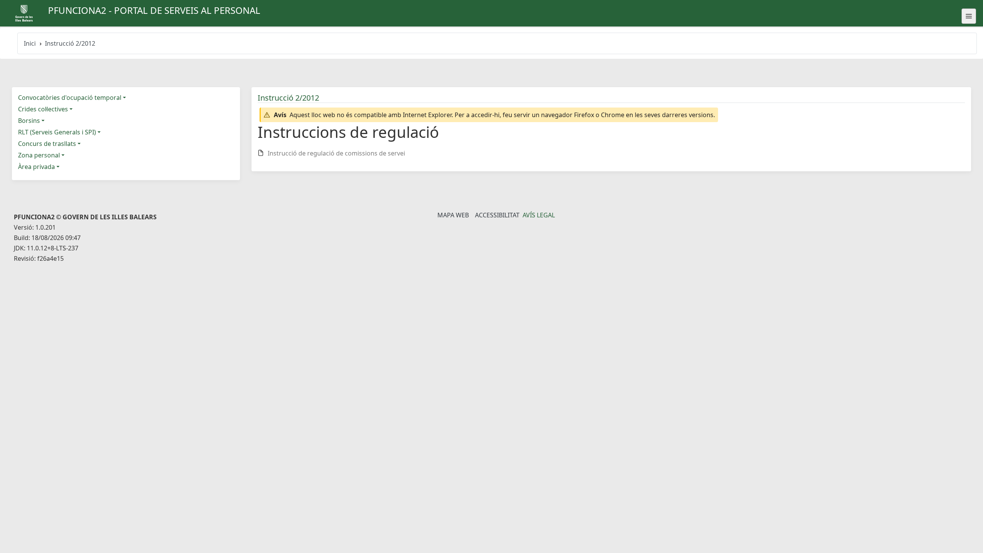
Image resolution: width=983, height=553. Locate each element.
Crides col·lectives (43, 109)
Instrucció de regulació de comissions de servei (336, 153)
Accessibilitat (497, 215)
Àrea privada (36, 166)
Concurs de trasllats (47, 143)
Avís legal (539, 215)
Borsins (29, 120)
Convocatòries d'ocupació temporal (69, 97)
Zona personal (39, 155)
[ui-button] (968, 16)
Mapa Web (453, 215)
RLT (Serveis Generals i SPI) (57, 132)
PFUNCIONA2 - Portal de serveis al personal (154, 10)
